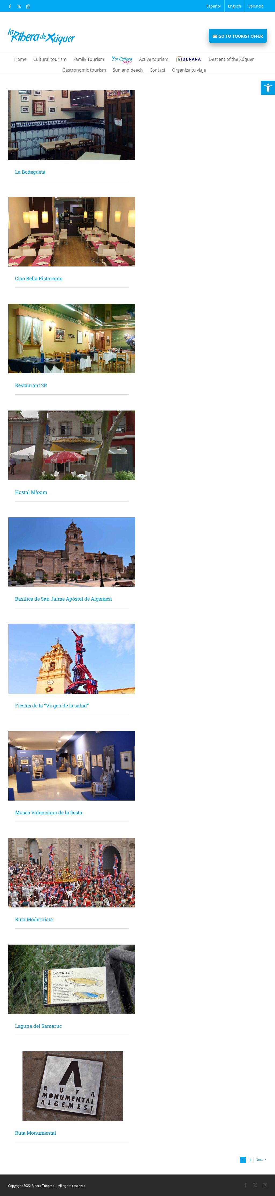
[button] (268, 88)
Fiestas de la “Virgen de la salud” (52, 705)
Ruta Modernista (34, 919)
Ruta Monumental (35, 1133)
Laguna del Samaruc (38, 1026)
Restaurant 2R (31, 385)
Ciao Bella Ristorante (38, 278)
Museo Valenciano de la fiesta (48, 812)
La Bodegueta (30, 172)
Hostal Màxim (31, 492)
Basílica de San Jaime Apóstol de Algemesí (63, 598)
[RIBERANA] (188, 58)
